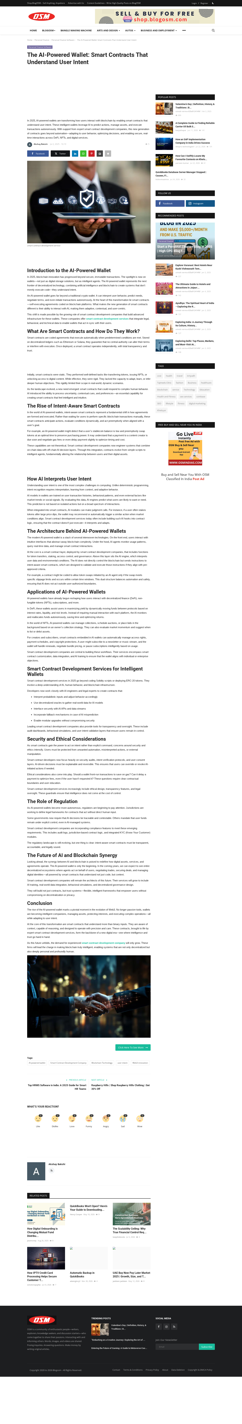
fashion (179, 382)
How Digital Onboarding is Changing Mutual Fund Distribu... (42, 1232)
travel (179, 375)
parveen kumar (182, 163)
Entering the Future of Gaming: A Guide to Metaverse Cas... (119, 1348)
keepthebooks (119, 1237)
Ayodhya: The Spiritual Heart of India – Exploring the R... (194, 305)
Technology (189, 389)
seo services (186, 396)
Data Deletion (178, 1369)
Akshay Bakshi (41, 144)
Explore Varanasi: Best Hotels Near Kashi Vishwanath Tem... (193, 267)
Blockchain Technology (102, 1062)
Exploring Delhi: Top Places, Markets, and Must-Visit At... (194, 343)
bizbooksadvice (162, 179)
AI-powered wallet (37, 1062)
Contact (116, 1369)
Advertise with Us (76, 3)
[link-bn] (155, 16)
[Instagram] (166, 1327)
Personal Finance (42, 40)
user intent (122, 1062)
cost (159, 375)
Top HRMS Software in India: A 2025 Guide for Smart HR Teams (57, 1087)
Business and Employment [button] (158, 30)
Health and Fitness (166, 396)
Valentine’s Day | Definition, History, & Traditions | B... (195, 106)
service (175, 389)
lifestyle (169, 403)
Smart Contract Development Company (68, 1062)
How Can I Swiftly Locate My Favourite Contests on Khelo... (191, 157)
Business (192, 382)
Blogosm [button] (48, 30)
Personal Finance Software (63, 40)
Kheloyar (161, 410)
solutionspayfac (34, 1284)
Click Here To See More (132, 1047)
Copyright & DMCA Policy (200, 1369)
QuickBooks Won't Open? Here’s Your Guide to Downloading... (88, 1208)
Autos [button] (129, 30)
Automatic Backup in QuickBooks (82, 1274)
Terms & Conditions (133, 1369)
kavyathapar (180, 130)
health (169, 375)
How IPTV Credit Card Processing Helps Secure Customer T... (42, 1276)
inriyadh (191, 375)
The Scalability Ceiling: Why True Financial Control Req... (130, 1230)
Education (205, 389)
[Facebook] (159, 1327)
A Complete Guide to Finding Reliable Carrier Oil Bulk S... (195, 125)
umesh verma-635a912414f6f (187, 111)
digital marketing (197, 403)
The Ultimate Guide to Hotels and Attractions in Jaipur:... (192, 286)
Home (33, 30)
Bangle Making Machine (76, 30)
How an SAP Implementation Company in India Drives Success (192, 141)
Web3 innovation (140, 1062)
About (165, 1369)
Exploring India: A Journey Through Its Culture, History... (193, 324)
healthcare (206, 382)
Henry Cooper (76, 1214)
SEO (159, 403)
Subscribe (206, 1346)
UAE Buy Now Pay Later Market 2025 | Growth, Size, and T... (131, 1274)
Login (194, 3)
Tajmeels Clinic (164, 382)
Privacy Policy (152, 1369)
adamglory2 (75, 1281)
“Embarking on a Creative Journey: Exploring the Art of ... (118, 1340)
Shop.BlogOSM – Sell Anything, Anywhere (46, 3)
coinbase (200, 396)
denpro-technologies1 (184, 146)
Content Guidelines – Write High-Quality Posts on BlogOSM (114, 3)
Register (204, 3)
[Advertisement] (89, 92)
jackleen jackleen (120, 1281)
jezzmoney (31, 1240)
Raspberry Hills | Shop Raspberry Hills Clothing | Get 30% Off (120, 1087)
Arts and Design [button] (107, 30)
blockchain (162, 389)
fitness (181, 403)
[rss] (174, 1327)
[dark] (213, 3)
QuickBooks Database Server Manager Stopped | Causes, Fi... (181, 174)
